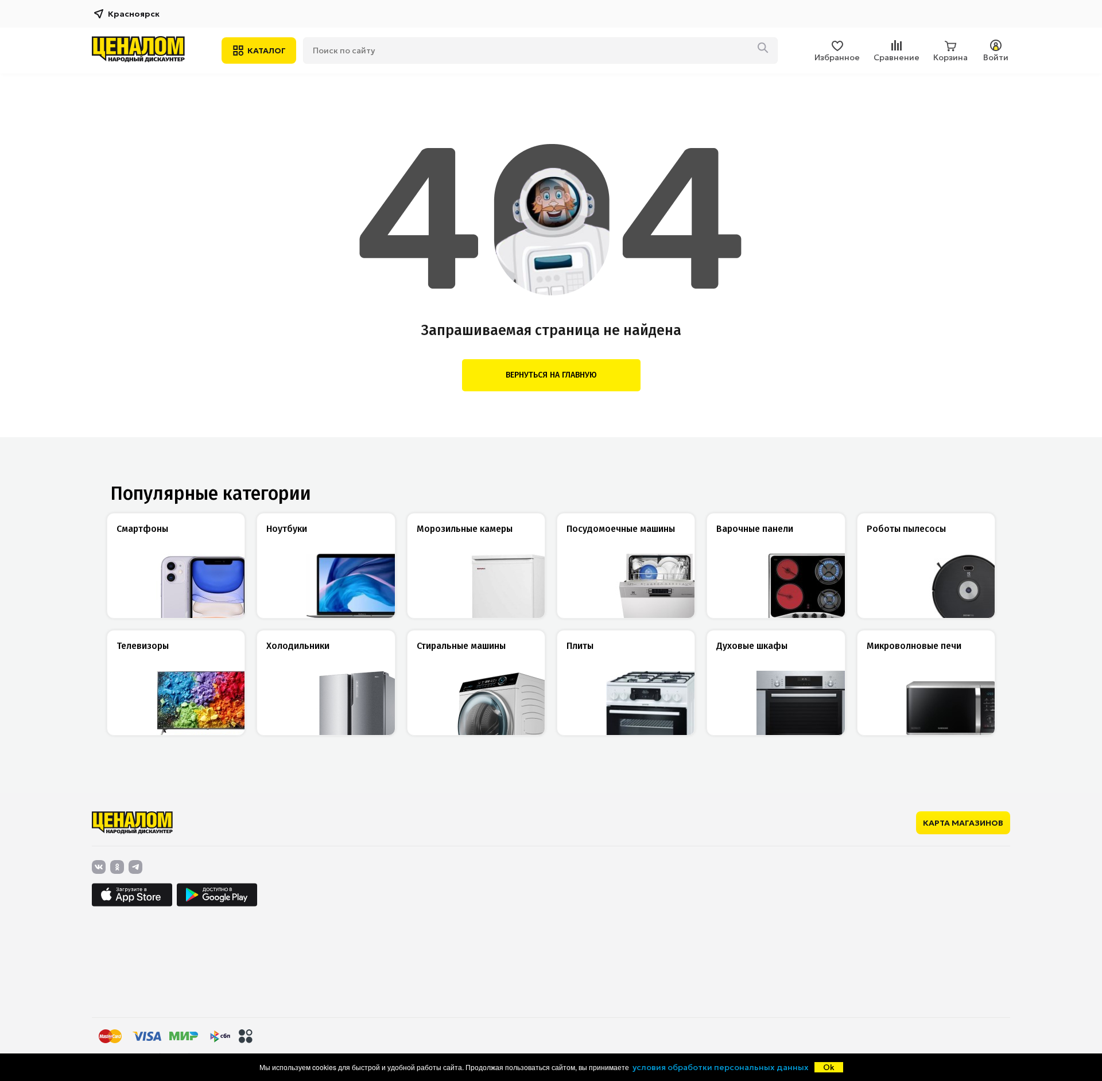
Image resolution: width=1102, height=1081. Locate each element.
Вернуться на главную (551, 375)
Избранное (837, 57)
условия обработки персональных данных (721, 1067)
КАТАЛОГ (266, 50)
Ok (829, 1067)
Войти (995, 57)
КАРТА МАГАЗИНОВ (963, 823)
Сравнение (896, 57)
